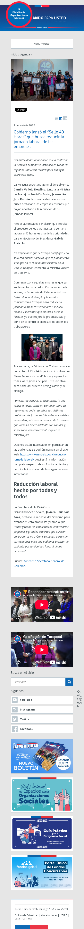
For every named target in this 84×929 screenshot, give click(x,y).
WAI (30, 918)
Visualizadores (49, 915)
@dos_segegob (79, 699)
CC (24, 918)
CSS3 (17, 918)
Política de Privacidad (26, 915)
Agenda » (26, 54)
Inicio (14, 54)
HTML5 (63, 915)
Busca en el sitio (22, 673)
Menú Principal (42, 43)
